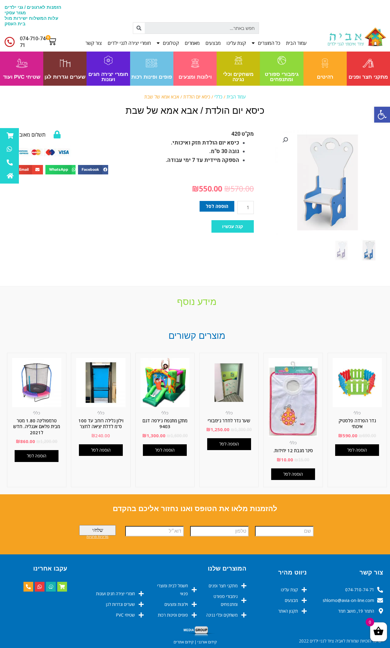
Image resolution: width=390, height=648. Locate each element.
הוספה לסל (217, 206)
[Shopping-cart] (62, 587)
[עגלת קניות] (53, 41)
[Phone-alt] (28, 587)
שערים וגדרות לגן (65, 77)
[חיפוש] (139, 28)
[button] (232, 226)
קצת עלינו (236, 43)
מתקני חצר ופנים (368, 77)
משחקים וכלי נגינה (238, 76)
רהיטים (325, 77)
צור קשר (93, 43)
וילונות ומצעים (195, 77)
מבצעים (213, 43)
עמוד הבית (296, 43)
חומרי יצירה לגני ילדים (129, 43)
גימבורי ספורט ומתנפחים (282, 76)
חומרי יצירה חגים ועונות (108, 76)
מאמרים (192, 43)
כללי (218, 97)
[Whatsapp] (39, 587)
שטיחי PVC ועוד (22, 77)
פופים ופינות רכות (151, 77)
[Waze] (51, 587)
